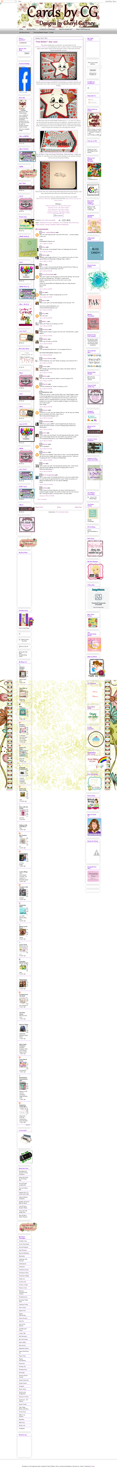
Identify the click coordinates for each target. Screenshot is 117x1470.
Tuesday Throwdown (53, 211)
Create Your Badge (23, 92)
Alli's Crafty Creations (23, 1045)
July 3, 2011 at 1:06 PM (45, 289)
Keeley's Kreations (22, 725)
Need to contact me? (65, 29)
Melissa (44, 376)
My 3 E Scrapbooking (48, 475)
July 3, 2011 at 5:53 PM (45, 310)
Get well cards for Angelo (64, 205)
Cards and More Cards (23, 789)
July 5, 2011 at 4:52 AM (45, 429)
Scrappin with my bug (23, 887)
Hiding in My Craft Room (23, 825)
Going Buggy (23, 853)
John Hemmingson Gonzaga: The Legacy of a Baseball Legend (23, 876)
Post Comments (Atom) (62, 512)
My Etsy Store (31, 29)
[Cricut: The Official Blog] (92, 498)
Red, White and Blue (64, 207)
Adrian (44, 247)
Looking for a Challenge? (47, 29)
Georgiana (45, 329)
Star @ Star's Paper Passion (23, 1216)
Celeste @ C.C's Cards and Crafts (24, 1193)
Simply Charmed (39, 224)
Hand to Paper (23, 1024)
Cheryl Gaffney (22, 66)
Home (21, 29)
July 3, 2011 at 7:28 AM (45, 261)
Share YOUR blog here (83, 29)
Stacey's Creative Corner (22, 668)
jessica (44, 433)
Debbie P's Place (22, 748)
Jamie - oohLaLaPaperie (48, 232)
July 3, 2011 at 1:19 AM (45, 243)
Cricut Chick (23, 944)
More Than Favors (74, 222)
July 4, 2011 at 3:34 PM (45, 380)
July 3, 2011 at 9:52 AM (45, 271)
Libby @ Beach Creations (23, 1197)
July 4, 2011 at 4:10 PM (45, 388)
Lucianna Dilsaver (47, 358)
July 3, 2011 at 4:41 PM (45, 297)
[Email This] (63, 220)
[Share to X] (66, 220)
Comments (93, 102)
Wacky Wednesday (53, 209)
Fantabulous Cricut (53, 207)
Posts (91, 99)
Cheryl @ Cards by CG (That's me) (23, 1179)
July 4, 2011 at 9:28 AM (45, 355)
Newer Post (39, 507)
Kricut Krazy (23, 979)
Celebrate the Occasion (53, 213)
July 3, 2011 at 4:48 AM (45, 251)
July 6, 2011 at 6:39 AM (45, 440)
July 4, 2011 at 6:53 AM (45, 343)
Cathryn (44, 255)
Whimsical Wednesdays (52, 205)
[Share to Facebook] (68, 220)
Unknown (45, 384)
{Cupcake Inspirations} (23, 768)
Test (20, 828)
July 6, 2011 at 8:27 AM (45, 448)
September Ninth (22, 905)
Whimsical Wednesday (42, 47)
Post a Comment (42, 499)
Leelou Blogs (23, 872)
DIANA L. (44, 321)
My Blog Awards (24, 32)
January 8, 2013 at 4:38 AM (46, 496)
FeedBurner (92, 74)
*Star (43, 463)
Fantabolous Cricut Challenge (60, 222)
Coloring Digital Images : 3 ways (43, 32)
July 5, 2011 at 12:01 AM (46, 418)
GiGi (43, 264)
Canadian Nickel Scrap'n (23, 962)
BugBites (44, 339)
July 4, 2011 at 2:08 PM (45, 363)
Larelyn (44, 366)
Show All (28, 1125)
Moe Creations (22, 707)
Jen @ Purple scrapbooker (23, 1184)
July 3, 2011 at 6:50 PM (45, 318)
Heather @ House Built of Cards (24, 1202)
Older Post (78, 507)
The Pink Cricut (22, 1013)
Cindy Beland (46, 421)
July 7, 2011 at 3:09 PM (45, 460)
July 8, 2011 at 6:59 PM (45, 471)
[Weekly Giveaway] (93, 329)
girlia (43, 292)
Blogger (93, 1466)
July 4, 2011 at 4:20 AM (45, 335)
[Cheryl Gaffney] (25, 90)
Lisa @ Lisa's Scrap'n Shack (23, 1207)
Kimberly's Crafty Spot (22, 1105)
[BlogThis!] (64, 220)
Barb (43, 347)
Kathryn (44, 300)
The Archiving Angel (47, 274)
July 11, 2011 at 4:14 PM (46, 484)
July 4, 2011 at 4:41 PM (45, 406)
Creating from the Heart (23, 995)
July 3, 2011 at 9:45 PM (45, 326)
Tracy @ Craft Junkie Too (23, 1211)
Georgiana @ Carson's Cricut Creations (23, 1172)
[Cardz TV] (94, 835)
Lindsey (44, 488)
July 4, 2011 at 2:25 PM (45, 372)
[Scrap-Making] (96, 768)
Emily (43, 313)
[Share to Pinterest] (69, 220)
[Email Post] (59, 220)
